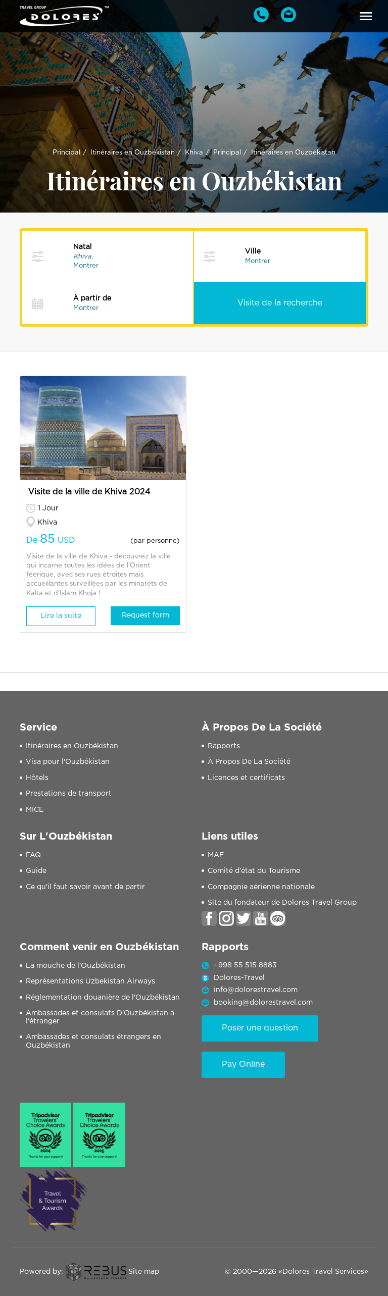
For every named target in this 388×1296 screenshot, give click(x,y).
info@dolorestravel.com (256, 990)
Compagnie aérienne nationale (261, 887)
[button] (366, 16)
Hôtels (37, 778)
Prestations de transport (69, 794)
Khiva (194, 152)
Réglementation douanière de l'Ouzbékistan (103, 998)
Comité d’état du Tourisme (254, 871)
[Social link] (209, 918)
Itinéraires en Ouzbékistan (132, 152)
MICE (34, 810)
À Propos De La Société (249, 762)
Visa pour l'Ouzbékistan (68, 762)
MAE (216, 855)
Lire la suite (60, 616)
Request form (145, 615)
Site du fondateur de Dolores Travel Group (282, 903)
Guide (36, 871)
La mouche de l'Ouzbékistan (75, 966)
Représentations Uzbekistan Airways (90, 981)
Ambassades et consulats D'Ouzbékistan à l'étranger (100, 1017)
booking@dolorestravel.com (263, 1003)
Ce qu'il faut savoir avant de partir (85, 887)
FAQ (33, 855)
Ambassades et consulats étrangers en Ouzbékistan (93, 1041)
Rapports (224, 746)
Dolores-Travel (239, 978)
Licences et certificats (246, 778)
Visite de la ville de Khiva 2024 (89, 492)
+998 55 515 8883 (245, 965)
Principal (66, 152)
